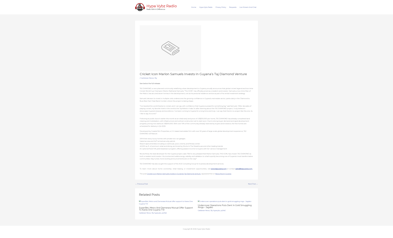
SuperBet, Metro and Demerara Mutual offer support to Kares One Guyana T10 (166, 209)
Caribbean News (147, 78)
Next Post (253, 184)
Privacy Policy (221, 7)
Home (193, 7)
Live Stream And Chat (247, 7)
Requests (232, 7)
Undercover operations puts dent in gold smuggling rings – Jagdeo (225, 206)
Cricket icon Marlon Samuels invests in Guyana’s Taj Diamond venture (174, 174)
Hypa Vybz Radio (161, 6)
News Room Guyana (223, 174)
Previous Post (141, 184)
